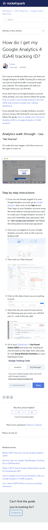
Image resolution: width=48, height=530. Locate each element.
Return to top (8, 433)
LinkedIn (11, 397)
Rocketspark (7, 11)
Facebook (4, 397)
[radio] (17, 412)
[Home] (14, 3)
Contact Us (16, 513)
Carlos (12, 64)
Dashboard (22, 344)
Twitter (7, 397)
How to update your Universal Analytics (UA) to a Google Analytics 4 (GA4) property (23, 120)
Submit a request (34, 425)
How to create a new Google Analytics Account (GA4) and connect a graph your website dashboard (23, 103)
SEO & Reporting (21, 11)
